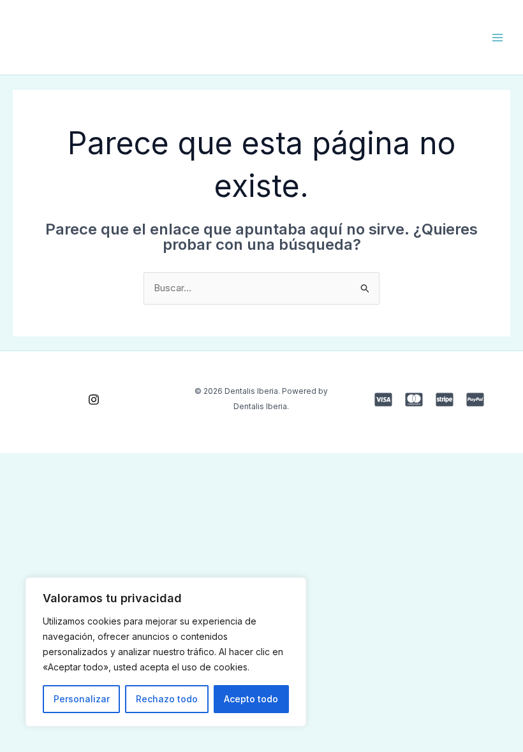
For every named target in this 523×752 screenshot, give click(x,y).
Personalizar (82, 698)
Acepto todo (251, 698)
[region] (166, 652)
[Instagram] (93, 399)
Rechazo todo (167, 698)
